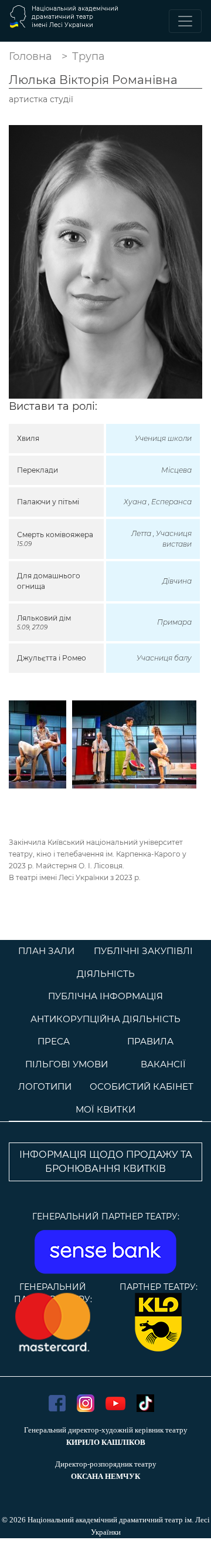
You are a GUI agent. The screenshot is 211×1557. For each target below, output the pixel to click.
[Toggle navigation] (185, 21)
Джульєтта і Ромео (51, 657)
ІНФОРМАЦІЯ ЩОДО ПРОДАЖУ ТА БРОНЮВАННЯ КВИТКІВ (105, 1161)
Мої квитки (105, 1109)
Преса (54, 1041)
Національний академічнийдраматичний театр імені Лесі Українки (75, 17)
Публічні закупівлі (143, 950)
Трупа (88, 56)
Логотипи (45, 1086)
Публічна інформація (105, 996)
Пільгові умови (66, 1064)
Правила (150, 1041)
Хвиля (28, 438)
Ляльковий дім (44, 618)
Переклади (37, 470)
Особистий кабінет (141, 1086)
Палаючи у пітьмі (48, 501)
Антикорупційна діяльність (105, 1018)
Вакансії (163, 1064)
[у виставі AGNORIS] (37, 743)
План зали (46, 950)
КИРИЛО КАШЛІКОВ (105, 1442)
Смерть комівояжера (55, 534)
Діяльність (106, 973)
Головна (30, 56)
